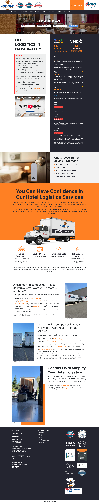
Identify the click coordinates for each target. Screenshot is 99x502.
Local (3, 11)
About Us (59, 11)
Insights (40, 437)
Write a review (64, 51)
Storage (44, 11)
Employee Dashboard (43, 440)
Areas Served (67, 11)
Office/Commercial (34, 11)
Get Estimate (41, 434)
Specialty (51, 11)
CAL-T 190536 (15, 458)
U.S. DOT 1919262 (25, 456)
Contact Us (41, 432)
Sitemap (40, 439)
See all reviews (58, 51)
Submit (73, 26)
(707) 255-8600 (77, 5)
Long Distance (23, 11)
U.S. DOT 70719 (26, 455)
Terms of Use (41, 444)
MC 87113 (14, 460)
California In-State (12, 11)
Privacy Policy (41, 442)
